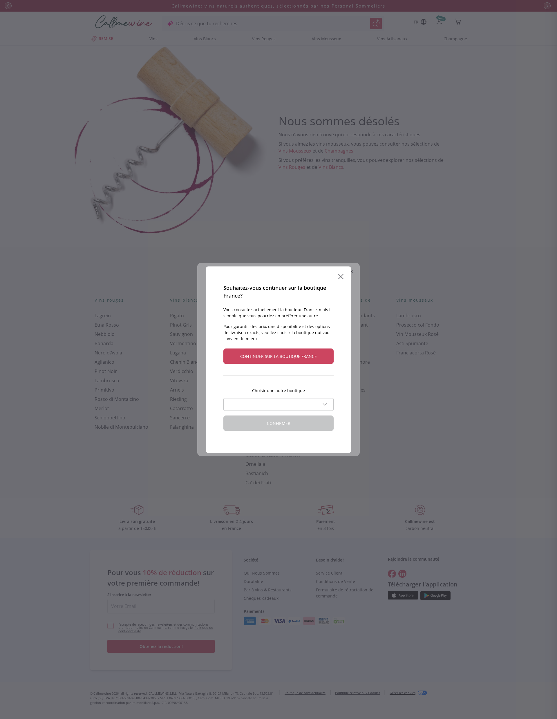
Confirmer (278, 423)
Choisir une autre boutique (278, 390)
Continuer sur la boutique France (278, 356)
